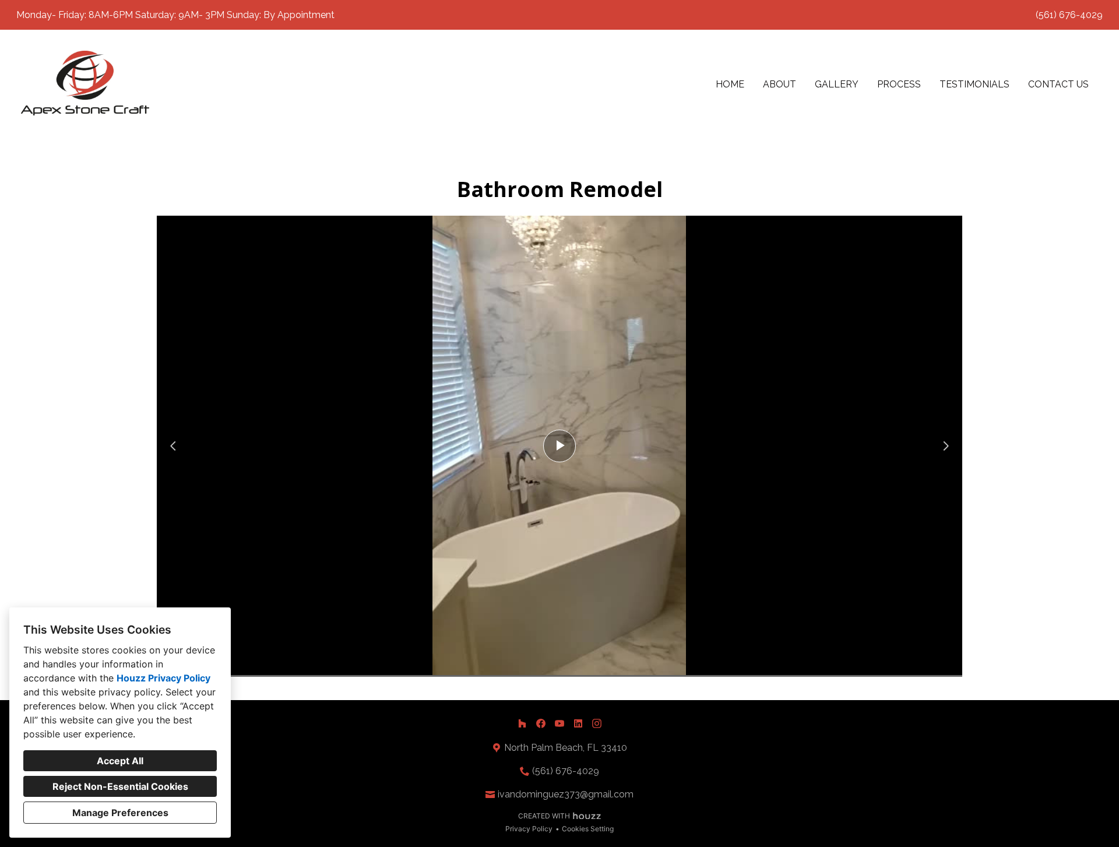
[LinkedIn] (578, 723)
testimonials (974, 84)
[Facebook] (540, 723)
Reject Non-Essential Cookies (120, 786)
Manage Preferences (120, 812)
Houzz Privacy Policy (163, 678)
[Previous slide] (173, 446)
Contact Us (1058, 84)
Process (899, 84)
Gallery (836, 84)
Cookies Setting (588, 828)
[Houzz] (522, 723)
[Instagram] (596, 723)
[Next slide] (946, 446)
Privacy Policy (529, 828)
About (779, 84)
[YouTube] (559, 723)
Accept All (120, 761)
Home (730, 84)
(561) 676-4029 (1069, 14)
